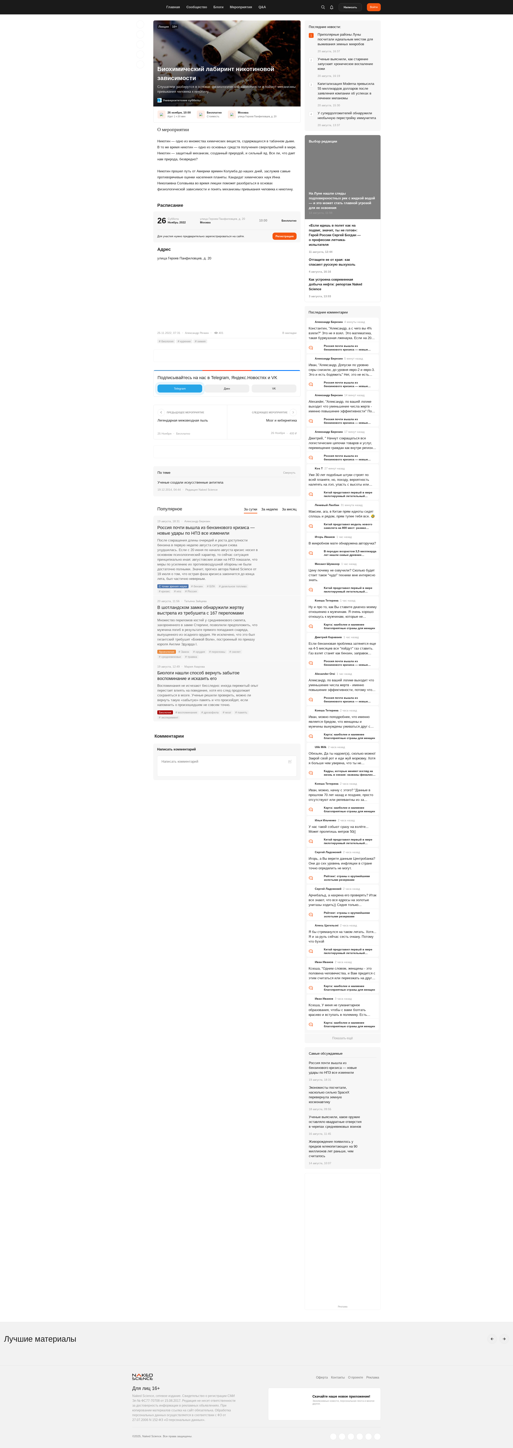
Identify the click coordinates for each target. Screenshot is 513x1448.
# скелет (234, 651)
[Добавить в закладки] (140, 24)
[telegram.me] (368, 1436)
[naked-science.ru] (377, 1436)
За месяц (289, 509)
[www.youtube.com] (350, 1436)
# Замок (184, 651)
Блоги (218, 7)
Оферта (322, 1377)
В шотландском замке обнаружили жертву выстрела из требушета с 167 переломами (200, 610)
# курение (184, 341)
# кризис (164, 591)
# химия (200, 341)
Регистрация (285, 236)
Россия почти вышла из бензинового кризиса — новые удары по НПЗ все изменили (206, 530)
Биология (165, 712)
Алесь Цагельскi (326, 925)
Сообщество (196, 7)
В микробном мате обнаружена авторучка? (342, 543)
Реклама (372, 1377)
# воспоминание (186, 712)
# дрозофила (210, 712)
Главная (173, 7)
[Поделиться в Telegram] (140, 54)
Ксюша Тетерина (326, 600)
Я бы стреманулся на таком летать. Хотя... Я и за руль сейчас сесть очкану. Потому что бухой (342, 936)
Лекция (164, 26)
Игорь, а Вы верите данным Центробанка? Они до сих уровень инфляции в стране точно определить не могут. (342, 863)
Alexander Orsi (325, 673)
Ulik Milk (320, 747)
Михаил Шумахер (327, 563)
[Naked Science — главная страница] (148, 7)
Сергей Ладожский (328, 852)
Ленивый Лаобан (327, 505)
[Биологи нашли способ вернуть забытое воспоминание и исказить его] (280, 688)
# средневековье (170, 656)
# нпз (177, 591)
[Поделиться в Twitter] (140, 44)
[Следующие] (504, 1339)
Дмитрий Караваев (328, 637)
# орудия (199, 651)
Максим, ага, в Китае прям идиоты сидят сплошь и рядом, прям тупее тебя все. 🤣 (342, 514)
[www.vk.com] (342, 1436)
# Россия (191, 591)
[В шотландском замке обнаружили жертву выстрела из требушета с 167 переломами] (280, 623)
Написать (350, 7)
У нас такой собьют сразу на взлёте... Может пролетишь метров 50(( (339, 829)
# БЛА (211, 586)
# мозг (227, 712)
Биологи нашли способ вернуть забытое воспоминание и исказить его (198, 675)
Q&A (262, 7)
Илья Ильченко (325, 820)
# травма (191, 656)
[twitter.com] (333, 1436)
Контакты (338, 1377)
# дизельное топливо (233, 586)
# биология (166, 341)
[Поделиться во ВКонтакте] (140, 64)
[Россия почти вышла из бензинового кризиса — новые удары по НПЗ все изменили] (280, 543)
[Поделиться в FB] (140, 34)
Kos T (319, 468)
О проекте (355, 1377)
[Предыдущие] (492, 1339)
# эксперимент (168, 717)
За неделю (269, 509)
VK (274, 388)
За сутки (250, 509)
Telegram (180, 388)
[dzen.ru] (359, 1436)
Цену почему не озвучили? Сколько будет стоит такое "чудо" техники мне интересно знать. (342, 575)
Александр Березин (329, 321)
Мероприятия (241, 7)
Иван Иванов (324, 962)
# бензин (197, 586)
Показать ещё (342, 1038)
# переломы (217, 651)
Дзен (227, 388)
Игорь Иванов (325, 536)
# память (241, 712)
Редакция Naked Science (201, 489)
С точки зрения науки (173, 586)
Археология (166, 651)
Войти (374, 7)
